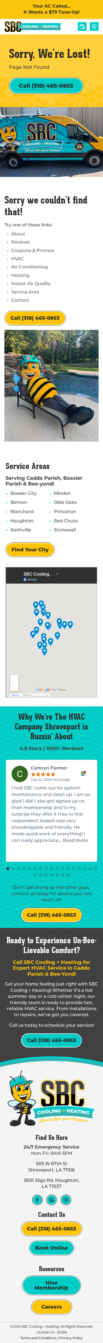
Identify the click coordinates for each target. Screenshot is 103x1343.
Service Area (25, 292)
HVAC (17, 259)
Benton (18, 503)
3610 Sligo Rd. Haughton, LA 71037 (51, 1184)
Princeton (65, 512)
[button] (7, 868)
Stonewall (65, 530)
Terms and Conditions (38, 1338)
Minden (62, 494)
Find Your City (30, 550)
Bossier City (23, 494)
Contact (20, 300)
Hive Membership (51, 1285)
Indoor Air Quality (31, 284)
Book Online (51, 1248)
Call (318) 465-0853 (46, 85)
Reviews (20, 242)
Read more (75, 841)
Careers (51, 1307)
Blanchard (22, 512)
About (18, 234)
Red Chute (66, 521)
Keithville (20, 530)
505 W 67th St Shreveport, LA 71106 (51, 1167)
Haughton (22, 521)
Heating (20, 276)
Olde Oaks (65, 503)
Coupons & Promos (32, 251)
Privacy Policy (71, 1338)
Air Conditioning (29, 267)
